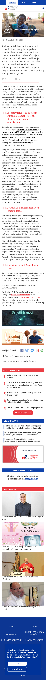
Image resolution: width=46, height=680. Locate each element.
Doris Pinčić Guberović (27, 130)
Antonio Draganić (10, 132)
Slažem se (17, 664)
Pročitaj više (21, 413)
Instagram (35, 297)
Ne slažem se (17, 669)
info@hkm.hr (31, 478)
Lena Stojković (35, 135)
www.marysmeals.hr (20, 295)
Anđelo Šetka (37, 132)
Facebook (24, 297)
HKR (34, 2)
